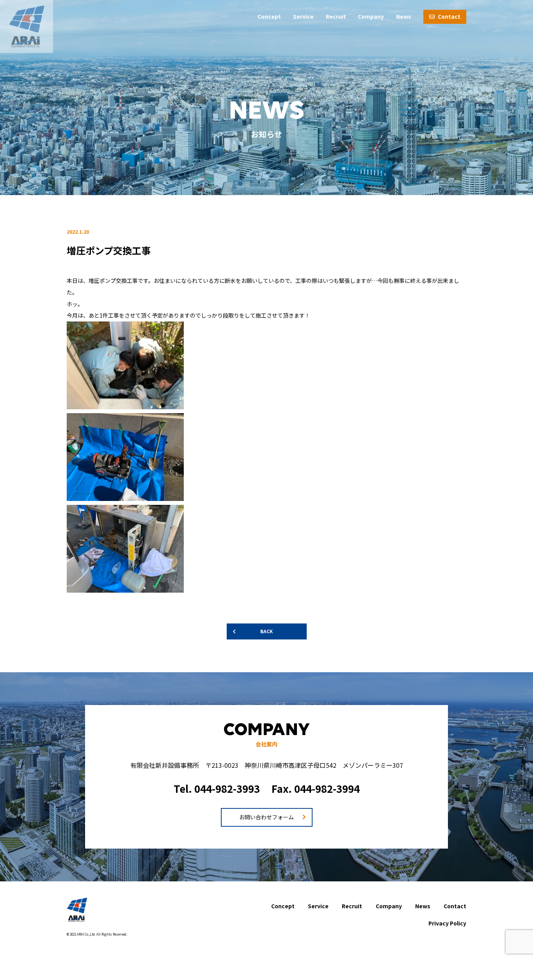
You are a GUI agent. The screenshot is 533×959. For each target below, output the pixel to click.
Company (371, 16)
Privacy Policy (447, 923)
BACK (266, 631)
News (403, 16)
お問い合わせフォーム (266, 817)
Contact (448, 16)
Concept (269, 16)
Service (303, 16)
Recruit (336, 16)
